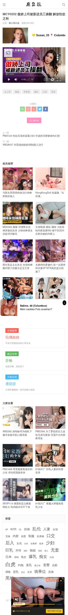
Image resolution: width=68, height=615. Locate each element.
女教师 (34, 543)
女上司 (7, 91)
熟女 (23, 557)
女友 (26, 543)
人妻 (46, 528)
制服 (31, 536)
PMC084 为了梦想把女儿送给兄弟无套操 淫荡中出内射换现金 (50, 434)
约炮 (21, 565)
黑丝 (53, 91)
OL (20, 529)
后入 (9, 542)
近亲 (29, 572)
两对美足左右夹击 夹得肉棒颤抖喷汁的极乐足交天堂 (18, 266)
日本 (8, 556)
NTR (13, 529)
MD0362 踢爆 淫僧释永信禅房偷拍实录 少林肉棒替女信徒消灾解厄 (18, 230)
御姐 (17, 91)
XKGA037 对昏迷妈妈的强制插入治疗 (23, 144)
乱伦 (36, 529)
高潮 (51, 572)
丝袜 (27, 529)
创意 (23, 536)
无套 (55, 550)
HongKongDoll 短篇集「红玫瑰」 (49, 194)
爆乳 (36, 91)
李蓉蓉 (27, 91)
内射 (16, 536)
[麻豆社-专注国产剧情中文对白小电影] (34, 4)
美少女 (37, 565)
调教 (8, 572)
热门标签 (10, 600)
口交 (51, 535)
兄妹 (7, 536)
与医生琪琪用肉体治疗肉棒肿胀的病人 (17, 194)
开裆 (18, 550)
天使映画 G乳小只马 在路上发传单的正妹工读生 (49, 304)
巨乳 (9, 550)
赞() (34, 120)
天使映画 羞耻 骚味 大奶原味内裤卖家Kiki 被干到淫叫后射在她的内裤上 (49, 230)
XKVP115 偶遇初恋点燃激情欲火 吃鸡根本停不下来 (17, 505)
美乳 (29, 565)
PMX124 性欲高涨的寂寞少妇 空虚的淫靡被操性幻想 (31, 135)
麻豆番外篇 (14, 22)
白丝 (52, 557)
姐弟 (41, 543)
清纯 (16, 557)
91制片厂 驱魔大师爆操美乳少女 (49, 505)
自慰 (54, 565)
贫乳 (16, 572)
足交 (23, 572)
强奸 (25, 550)
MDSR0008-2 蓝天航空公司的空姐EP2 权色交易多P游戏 (17, 305)
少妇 (50, 543)
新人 (46, 551)
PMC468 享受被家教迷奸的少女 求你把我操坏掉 (17, 470)
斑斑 (40, 550)
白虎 (45, 91)
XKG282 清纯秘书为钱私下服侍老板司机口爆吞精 (17, 432)
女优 (19, 543)
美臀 (46, 564)
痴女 (43, 556)
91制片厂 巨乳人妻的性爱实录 (49, 470)
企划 (55, 529)
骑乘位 (40, 571)
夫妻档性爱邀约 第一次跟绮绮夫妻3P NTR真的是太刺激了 (50, 268)
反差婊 (40, 536)
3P (6, 529)
